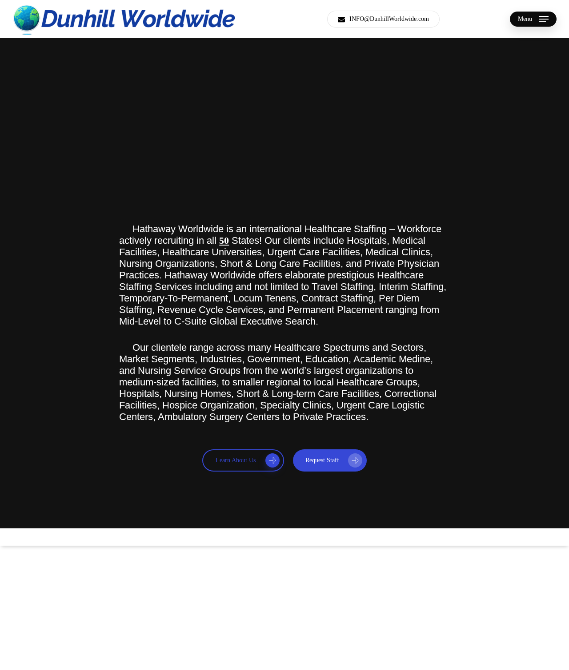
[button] (533, 19)
